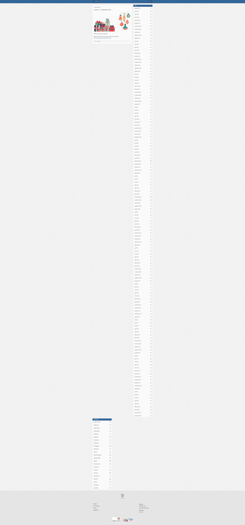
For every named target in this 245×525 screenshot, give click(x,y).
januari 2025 (137, 56)
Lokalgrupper (96, 446)
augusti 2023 (137, 104)
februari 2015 (137, 406)
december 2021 (138, 161)
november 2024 (138, 62)
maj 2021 (137, 182)
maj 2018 (137, 289)
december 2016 (138, 340)
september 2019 (138, 242)
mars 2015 (137, 403)
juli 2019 (136, 248)
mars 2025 (137, 50)
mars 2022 (137, 152)
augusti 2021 (137, 173)
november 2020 (138, 200)
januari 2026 (137, 23)
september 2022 (138, 137)
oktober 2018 (137, 275)
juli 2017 (136, 319)
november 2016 (138, 343)
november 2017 (138, 307)
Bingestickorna (97, 428)
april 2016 (137, 364)
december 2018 (138, 269)
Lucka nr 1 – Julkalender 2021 (102, 10)
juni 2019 (136, 251)
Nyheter (95, 461)
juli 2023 (136, 107)
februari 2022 (137, 155)
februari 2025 (137, 53)
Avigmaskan (96, 425)
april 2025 (137, 47)
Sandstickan (96, 467)
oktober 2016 (137, 346)
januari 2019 (137, 266)
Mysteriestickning (97, 455)
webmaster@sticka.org (144, 508)
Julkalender (96, 437)
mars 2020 (137, 224)
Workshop (96, 488)
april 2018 (137, 292)
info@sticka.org (142, 506)
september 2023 (138, 101)
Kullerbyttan (96, 443)
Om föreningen (96, 506)
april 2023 (137, 116)
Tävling (95, 482)
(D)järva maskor (97, 422)
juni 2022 (136, 143)
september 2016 (138, 349)
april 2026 (137, 14)
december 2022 (138, 128)
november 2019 (138, 236)
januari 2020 (137, 230)
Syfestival (96, 479)
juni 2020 (136, 215)
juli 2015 (136, 391)
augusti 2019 (137, 245)
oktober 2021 (137, 167)
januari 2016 (137, 373)
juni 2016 (136, 358)
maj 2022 (137, 146)
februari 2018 (137, 298)
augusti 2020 (137, 209)
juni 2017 (136, 322)
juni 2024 (136, 77)
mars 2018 (137, 295)
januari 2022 (137, 158)
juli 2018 (136, 283)
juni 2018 (136, 286)
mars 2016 (137, 367)
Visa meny (97, 1)
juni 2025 (136, 41)
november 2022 (138, 131)
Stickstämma (96, 476)
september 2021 (138, 170)
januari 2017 (137, 337)
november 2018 (138, 272)
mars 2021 (137, 188)
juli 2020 (136, 212)
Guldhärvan (96, 434)
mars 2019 (137, 260)
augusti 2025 (137, 38)
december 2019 (138, 233)
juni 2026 (136, 11)
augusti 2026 (137, 8)
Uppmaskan (96, 485)
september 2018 (138, 277)
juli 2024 (136, 74)
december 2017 (138, 304)
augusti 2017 (137, 316)
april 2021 (137, 185)
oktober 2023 (137, 98)
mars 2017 (137, 331)
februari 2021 (137, 191)
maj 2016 (137, 361)
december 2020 (138, 197)
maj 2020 (137, 218)
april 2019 (137, 257)
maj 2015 (137, 397)
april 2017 (137, 328)
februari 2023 (137, 122)
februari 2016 (137, 370)
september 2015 (138, 385)
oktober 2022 (137, 134)
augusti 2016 (137, 352)
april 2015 (137, 400)
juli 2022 (136, 140)
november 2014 (138, 415)
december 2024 (138, 59)
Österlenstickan (97, 464)
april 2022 (137, 149)
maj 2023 (137, 113)
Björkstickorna (97, 431)
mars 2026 (137, 17)
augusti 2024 (137, 71)
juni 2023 (136, 110)
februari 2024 (137, 86)
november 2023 (138, 95)
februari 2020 (137, 227)
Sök (149, 1)
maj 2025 (137, 44)
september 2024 (138, 68)
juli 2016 (136, 355)
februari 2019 (137, 263)
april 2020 (137, 221)
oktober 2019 (137, 239)
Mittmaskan (96, 449)
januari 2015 (137, 409)
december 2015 (138, 376)
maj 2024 (137, 80)
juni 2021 (136, 179)
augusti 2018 (137, 280)
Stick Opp (96, 473)
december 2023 (138, 92)
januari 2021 (137, 194)
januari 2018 (137, 301)
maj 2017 (137, 325)
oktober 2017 (137, 310)
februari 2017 (137, 334)
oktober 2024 (137, 65)
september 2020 (138, 206)
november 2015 (138, 379)
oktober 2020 (137, 203)
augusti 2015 (137, 388)
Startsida (95, 503)
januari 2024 (137, 89)
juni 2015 (136, 394)
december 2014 (138, 412)
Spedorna (96, 470)
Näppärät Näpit (97, 458)
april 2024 (137, 83)
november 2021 (138, 164)
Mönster (95, 452)
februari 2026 (137, 20)
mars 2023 (137, 119)
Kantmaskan (96, 440)
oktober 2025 (137, 32)
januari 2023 (137, 125)
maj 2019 (137, 254)
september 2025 (138, 35)
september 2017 (138, 313)
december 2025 (138, 26)
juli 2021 (136, 176)
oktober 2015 (137, 382)
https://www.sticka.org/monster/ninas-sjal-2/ (102, 37)
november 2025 (138, 29)
